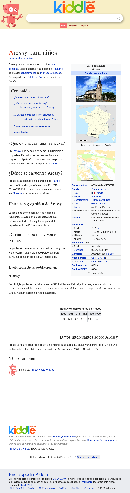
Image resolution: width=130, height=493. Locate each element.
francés (110, 253)
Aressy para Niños (19, 448)
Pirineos (17, 193)
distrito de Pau (98, 203)
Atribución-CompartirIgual (100, 440)
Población (77, 242)
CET (93, 257)
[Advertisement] (65, 38)
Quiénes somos (47, 488)
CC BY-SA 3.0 (60, 478)
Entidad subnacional (96, 73)
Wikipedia (87, 481)
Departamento (81, 199)
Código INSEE (79, 269)
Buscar (118, 18)
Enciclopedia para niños (21, 57)
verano (80, 261)
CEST (94, 261)
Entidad (76, 189)
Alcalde (76, 217)
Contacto (89, 488)
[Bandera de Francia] (93, 192)
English (84, 25)
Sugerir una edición (88, 457)
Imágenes (73, 25)
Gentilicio (77, 253)
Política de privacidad (69, 488)
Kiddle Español (16, 488)
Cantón (77, 207)
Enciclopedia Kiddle (64, 436)
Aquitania (96, 196)
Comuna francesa (100, 189)
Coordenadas (79, 185)
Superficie (77, 224)
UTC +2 (103, 261)
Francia (99, 192)
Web (63, 25)
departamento (28, 73)
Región (77, 196)
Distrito (77, 203)
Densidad (78, 249)
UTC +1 (101, 257)
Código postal (79, 265)
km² (98, 228)
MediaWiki (26, 484)
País (76, 192)
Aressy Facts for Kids (42, 369)
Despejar (112, 18)
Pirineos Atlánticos (100, 199)
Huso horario (79, 257)
